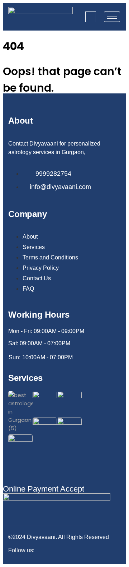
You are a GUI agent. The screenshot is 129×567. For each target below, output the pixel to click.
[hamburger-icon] (112, 16)
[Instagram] (107, 552)
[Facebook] (94, 552)
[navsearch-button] (90, 16)
